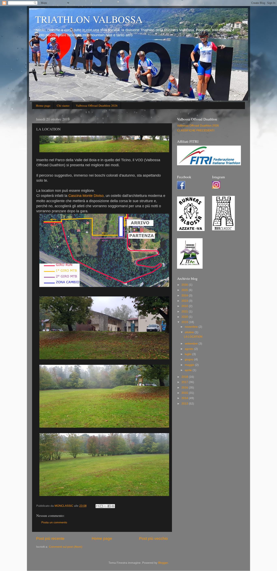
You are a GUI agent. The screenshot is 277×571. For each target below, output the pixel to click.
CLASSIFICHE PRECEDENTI (195, 130)
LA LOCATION (193, 336)
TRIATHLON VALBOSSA (89, 19)
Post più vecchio (153, 538)
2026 (185, 284)
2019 (185, 322)
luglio (188, 354)
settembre (192, 343)
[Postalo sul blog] (101, 506)
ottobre (190, 332)
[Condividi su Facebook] (109, 506)
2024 (185, 295)
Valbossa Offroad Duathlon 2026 (97, 105)
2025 (185, 290)
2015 (185, 392)
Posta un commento (54, 522)
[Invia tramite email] (98, 506)
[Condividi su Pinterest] (113, 506)
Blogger (163, 562)
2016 (185, 387)
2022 (185, 306)
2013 (185, 403)
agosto (189, 348)
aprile (189, 370)
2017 (185, 382)
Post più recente (50, 538)
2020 (185, 316)
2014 (185, 398)
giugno (189, 359)
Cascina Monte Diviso (86, 196)
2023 (185, 300)
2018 (185, 376)
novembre (192, 326)
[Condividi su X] (105, 506)
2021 (185, 311)
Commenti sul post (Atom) (65, 546)
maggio (190, 364)
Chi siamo (63, 105)
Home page (43, 105)
